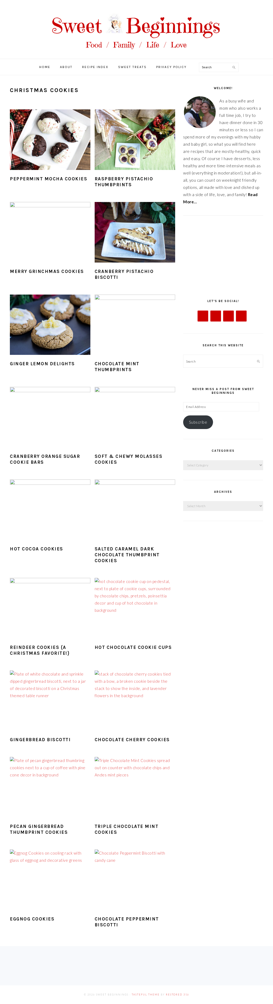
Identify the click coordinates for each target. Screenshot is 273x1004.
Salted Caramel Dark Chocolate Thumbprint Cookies (127, 554)
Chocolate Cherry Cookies (132, 739)
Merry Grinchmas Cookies (47, 271)
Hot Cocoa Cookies (36, 548)
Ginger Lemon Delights (42, 363)
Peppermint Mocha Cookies (48, 178)
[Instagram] (228, 316)
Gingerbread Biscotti (40, 739)
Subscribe (198, 422)
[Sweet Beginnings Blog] (136, 53)
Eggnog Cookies (32, 919)
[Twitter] (215, 316)
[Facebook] (203, 316)
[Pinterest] (241, 316)
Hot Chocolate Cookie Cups (133, 647)
